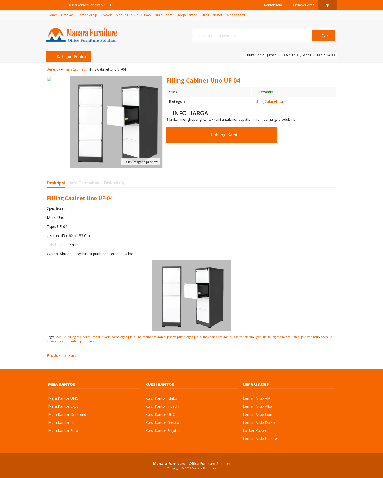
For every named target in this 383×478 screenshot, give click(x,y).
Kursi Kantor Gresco (162, 422)
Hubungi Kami (223, 135)
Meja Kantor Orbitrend (67, 414)
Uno (283, 101)
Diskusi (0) (114, 183)
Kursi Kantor (164, 15)
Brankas (67, 15)
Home (52, 15)
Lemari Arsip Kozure (260, 438)
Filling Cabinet (211, 15)
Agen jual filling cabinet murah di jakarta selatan (219, 337)
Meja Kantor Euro (63, 430)
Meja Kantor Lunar (64, 422)
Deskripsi (56, 183)
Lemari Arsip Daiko (259, 422)
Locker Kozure (255, 430)
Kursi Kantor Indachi (162, 406)
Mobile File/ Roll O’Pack (133, 15)
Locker (106, 15)
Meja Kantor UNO (63, 398)
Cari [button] (325, 36)
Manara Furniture (204, 468)
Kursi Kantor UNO (160, 414)
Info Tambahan (84, 183)
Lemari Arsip (87, 15)
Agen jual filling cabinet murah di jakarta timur (287, 337)
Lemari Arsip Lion (257, 414)
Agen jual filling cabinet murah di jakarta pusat (152, 337)
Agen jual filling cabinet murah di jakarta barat (87, 337)
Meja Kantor (187, 15)
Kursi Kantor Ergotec (162, 430)
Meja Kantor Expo (63, 406)
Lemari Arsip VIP (256, 398)
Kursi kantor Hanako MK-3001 (91, 5)
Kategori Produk (71, 56)
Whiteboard (235, 15)
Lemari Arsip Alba (257, 406)
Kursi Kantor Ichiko (161, 398)
